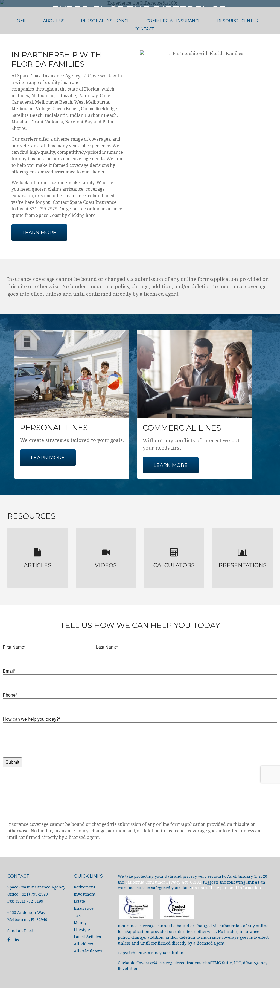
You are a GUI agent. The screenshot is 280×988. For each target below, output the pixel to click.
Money (80, 922)
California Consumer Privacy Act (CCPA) (163, 882)
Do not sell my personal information (226, 888)
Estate (79, 901)
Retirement (84, 887)
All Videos (83, 944)
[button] (54, 21)
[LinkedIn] (17, 940)
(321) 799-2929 (143, 43)
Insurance (84, 908)
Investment (84, 894)
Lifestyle (82, 930)
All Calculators (88, 951)
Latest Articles (87, 937)
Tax (77, 915)
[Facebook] (8, 940)
